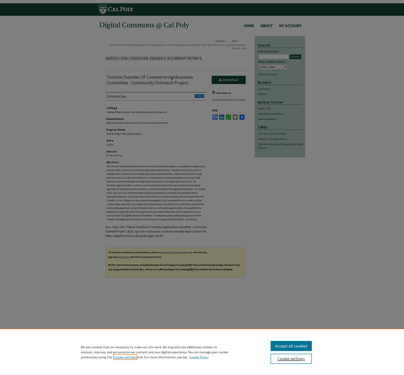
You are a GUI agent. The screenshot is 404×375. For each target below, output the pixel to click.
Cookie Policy (199, 357)
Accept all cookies (291, 345)
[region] (202, 352)
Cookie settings (125, 357)
